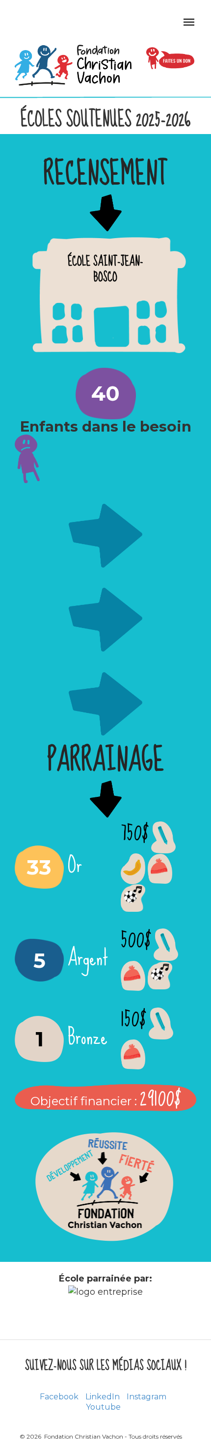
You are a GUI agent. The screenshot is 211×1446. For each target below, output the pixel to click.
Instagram (146, 1396)
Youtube (103, 1407)
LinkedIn (102, 1396)
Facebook (59, 1396)
